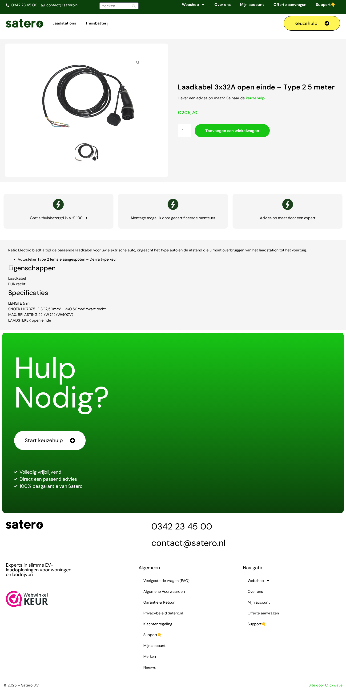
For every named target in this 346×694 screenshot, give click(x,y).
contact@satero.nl (188, 543)
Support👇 (325, 4)
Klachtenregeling (157, 623)
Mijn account (252, 4)
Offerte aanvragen (290, 4)
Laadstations (64, 23)
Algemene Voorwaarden (164, 591)
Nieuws (149, 667)
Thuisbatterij (96, 23)
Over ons (222, 4)
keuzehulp (255, 98)
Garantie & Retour (159, 602)
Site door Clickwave (325, 685)
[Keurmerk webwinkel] (27, 605)
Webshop (190, 4)
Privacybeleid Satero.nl (163, 613)
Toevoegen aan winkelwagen (232, 130)
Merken (149, 656)
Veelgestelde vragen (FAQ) (166, 580)
